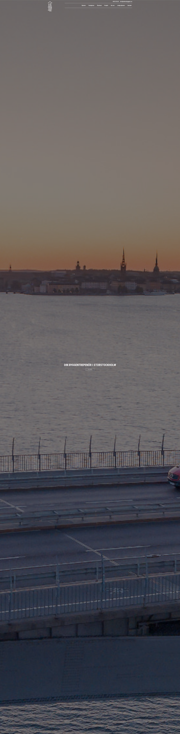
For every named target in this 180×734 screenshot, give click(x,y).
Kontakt (129, 5)
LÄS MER (90, 369)
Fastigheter (91, 5)
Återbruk (99, 5)
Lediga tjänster (121, 5)
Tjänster (83, 5)
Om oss (112, 5)
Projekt (106, 5)
